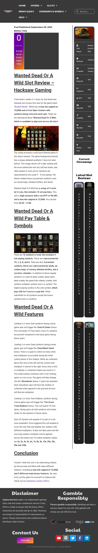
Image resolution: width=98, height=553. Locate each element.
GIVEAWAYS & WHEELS (51, 11)
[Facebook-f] (80, 538)
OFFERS (35, 5)
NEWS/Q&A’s (26, 11)
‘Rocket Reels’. (21, 107)
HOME (22, 5)
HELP (21, 17)
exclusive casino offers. (38, 481)
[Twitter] (73, 538)
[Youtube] (59, 538)
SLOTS (51, 5)
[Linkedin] (87, 538)
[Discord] (66, 538)
